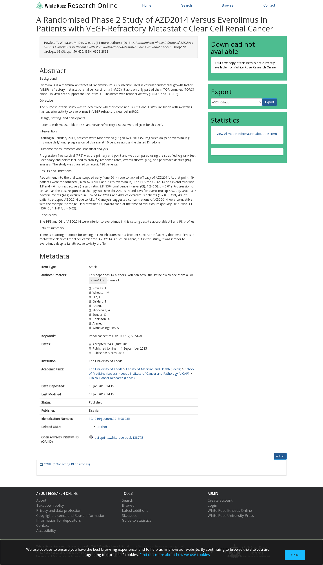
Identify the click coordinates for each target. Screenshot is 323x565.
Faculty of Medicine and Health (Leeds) (153, 369)
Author (102, 427)
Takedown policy (50, 505)
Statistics (129, 515)
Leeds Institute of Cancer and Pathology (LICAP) (154, 373)
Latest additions (135, 510)
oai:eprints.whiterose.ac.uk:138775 (118, 437)
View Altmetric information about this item (247, 134)
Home (146, 5)
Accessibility (46, 530)
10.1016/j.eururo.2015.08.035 (109, 418)
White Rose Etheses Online (230, 510)
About (41, 500)
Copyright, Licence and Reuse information (70, 515)
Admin (280, 456)
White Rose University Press (231, 515)
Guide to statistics (136, 520)
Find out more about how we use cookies (175, 554)
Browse (228, 5)
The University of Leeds (105, 369)
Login (212, 505)
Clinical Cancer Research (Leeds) (112, 378)
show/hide (97, 280)
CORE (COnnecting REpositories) (66, 464)
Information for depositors (58, 520)
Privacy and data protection (58, 510)
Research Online (81, 5)
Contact (269, 5)
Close (295, 555)
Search (186, 5)
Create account (220, 500)
